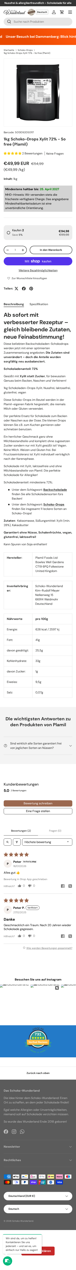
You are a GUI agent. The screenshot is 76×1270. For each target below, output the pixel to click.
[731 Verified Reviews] (38, 1055)
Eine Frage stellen (38, 811)
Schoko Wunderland (22, 1221)
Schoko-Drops (25, 50)
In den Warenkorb (51, 250)
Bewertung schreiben (38, 803)
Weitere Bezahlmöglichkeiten (38, 270)
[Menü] (70, 12)
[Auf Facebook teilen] (23, 288)
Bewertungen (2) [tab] (21, 830)
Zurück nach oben (38, 1073)
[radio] (38, 232)
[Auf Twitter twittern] (16, 288)
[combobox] (38, 22)
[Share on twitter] (70, 886)
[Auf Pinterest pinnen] (31, 288)
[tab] (14, 304)
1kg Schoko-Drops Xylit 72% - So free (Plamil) (27, 53)
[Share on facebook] (63, 886)
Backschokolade (55, 490)
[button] (62, 12)
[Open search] (7, 842)
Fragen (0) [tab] (55, 830)
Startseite (9, 50)
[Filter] (17, 842)
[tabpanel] (38, 429)
